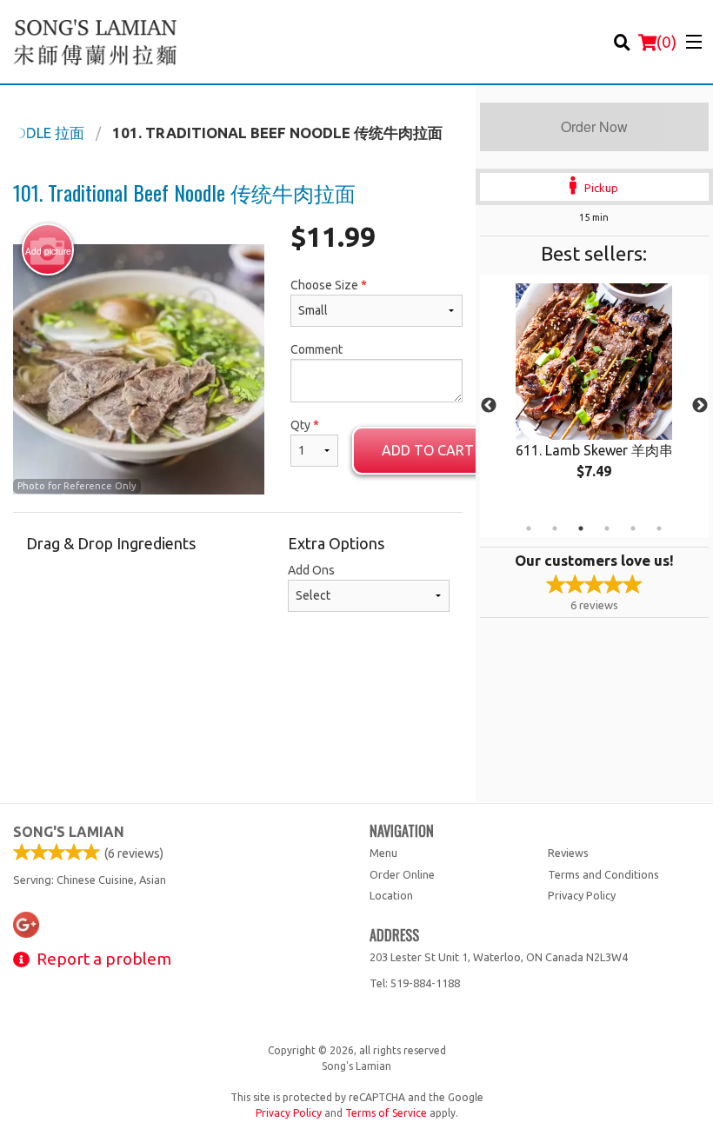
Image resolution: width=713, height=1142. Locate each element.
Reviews (568, 853)
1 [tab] (528, 528)
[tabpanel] (594, 395)
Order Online (402, 874)
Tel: (415, 983)
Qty (304, 425)
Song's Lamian (68, 832)
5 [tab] (633, 528)
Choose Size (328, 285)
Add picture (48, 251)
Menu (383, 853)
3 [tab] (581, 528)
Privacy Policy (582, 895)
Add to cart (428, 450)
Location (391, 895)
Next (700, 406)
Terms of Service (386, 1113)
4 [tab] (607, 528)
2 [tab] (554, 528)
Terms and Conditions (603, 874)
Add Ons (311, 570)
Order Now (594, 126)
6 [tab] (659, 528)
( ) (666, 41)
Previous (488, 406)
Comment (316, 349)
